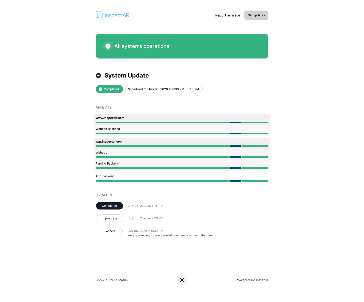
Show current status (112, 280)
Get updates (256, 15)
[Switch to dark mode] (182, 280)
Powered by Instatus (252, 280)
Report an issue (227, 15)
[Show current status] (98, 75)
